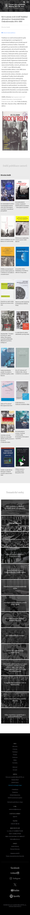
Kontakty (14, 763)
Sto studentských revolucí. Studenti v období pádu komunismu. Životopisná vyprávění (22, 435)
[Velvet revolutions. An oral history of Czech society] (8, 238)
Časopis (15, 754)
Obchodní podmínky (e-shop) (15, 802)
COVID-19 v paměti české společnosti (15, 651)
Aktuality (15, 746)
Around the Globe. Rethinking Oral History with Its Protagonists (21, 270)
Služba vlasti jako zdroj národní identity (15, 699)
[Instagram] (15, 878)
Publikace (15, 752)
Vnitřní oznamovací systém (15, 797)
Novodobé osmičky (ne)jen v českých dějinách (15, 619)
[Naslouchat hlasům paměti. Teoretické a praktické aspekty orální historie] (8, 368)
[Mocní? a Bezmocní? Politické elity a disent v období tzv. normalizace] (22, 368)
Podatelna (15, 792)
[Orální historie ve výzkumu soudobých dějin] (22, 401)
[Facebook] (15, 868)
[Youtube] (15, 890)
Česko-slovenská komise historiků (15, 856)
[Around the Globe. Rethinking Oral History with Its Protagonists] (22, 267)
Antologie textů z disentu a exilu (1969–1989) (15, 603)
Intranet (15, 770)
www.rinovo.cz (17, 906)
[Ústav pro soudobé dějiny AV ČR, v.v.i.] (6, 6)
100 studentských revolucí (15, 635)
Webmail (15, 767)
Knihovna (14, 757)
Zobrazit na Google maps (15, 785)
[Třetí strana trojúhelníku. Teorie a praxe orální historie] (22, 236)
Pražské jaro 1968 (15, 523)
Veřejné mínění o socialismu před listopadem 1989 (19, 471)
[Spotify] (15, 896)
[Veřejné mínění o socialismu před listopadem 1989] (22, 467)
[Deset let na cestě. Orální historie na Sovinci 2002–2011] (8, 300)
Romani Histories (15, 849)
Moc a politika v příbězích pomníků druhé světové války (15, 507)
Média (15, 760)
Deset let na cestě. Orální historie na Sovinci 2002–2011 (7, 303)
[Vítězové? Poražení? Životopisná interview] (8, 402)
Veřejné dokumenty (15, 795)
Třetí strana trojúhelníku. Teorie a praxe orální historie (22, 239)
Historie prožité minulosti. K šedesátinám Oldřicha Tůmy (22, 303)
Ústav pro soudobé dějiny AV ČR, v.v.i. (16, 905)
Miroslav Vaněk (6, 27)
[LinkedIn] (15, 873)
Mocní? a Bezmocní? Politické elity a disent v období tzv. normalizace (22, 372)
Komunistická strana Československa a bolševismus (15, 571)
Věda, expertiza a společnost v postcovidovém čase (15, 716)
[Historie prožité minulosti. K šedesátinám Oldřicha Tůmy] (22, 300)
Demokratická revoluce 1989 (15, 539)
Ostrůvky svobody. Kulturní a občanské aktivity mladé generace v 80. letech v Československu (7, 439)
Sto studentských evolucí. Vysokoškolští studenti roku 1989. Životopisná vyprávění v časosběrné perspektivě (7, 207)
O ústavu (15, 749)
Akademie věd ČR (15, 853)
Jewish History (15, 846)
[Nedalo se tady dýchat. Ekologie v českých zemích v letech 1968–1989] (8, 468)
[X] (15, 884)
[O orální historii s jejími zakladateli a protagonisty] (22, 331)
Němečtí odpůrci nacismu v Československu (15, 555)
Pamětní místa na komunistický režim (15, 587)
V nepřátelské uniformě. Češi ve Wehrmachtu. (15, 683)
